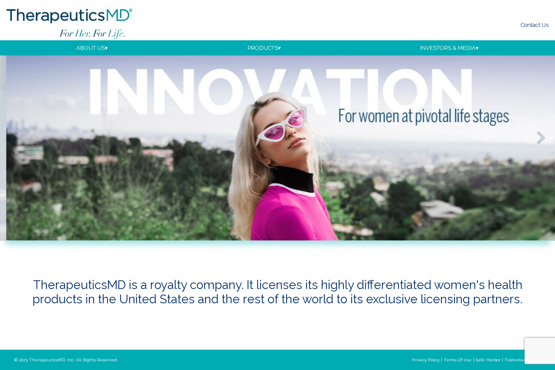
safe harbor (488, 359)
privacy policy (426, 359)
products (263, 48)
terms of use (458, 359)
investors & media (448, 48)
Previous (14, 137)
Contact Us (534, 25)
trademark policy (522, 359)
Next (541, 137)
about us (90, 48)
